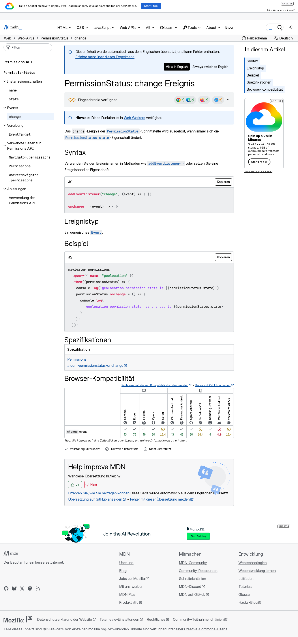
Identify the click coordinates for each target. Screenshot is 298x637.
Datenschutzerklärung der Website (64, 619)
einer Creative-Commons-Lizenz (201, 629)
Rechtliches (156, 619)
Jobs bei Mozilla (132, 578)
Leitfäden (245, 578)
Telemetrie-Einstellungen (119, 619)
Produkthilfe (129, 602)
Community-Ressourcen (198, 570)
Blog (229, 27)
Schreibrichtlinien (192, 578)
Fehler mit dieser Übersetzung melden (160, 499)
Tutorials (245, 586)
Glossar (244, 594)
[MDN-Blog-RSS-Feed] (38, 588)
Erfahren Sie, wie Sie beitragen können (98, 493)
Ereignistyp (255, 68)
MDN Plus (127, 594)
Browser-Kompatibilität (265, 89)
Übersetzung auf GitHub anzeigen (95, 499)
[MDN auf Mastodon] (30, 588)
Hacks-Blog (248, 602)
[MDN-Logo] (13, 553)
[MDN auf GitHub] (6, 588)
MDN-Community (193, 563)
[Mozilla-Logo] (18, 619)
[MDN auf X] (22, 588)
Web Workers (134, 117)
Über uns (126, 563)
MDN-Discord (190, 586)
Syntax (252, 61)
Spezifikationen (259, 82)
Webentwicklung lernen (257, 570)
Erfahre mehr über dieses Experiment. (105, 57)
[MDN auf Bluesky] (14, 588)
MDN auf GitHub (192, 594)
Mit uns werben (131, 586)
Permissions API (18, 62)
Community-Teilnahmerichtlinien (198, 619)
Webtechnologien (252, 563)
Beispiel (253, 75)
